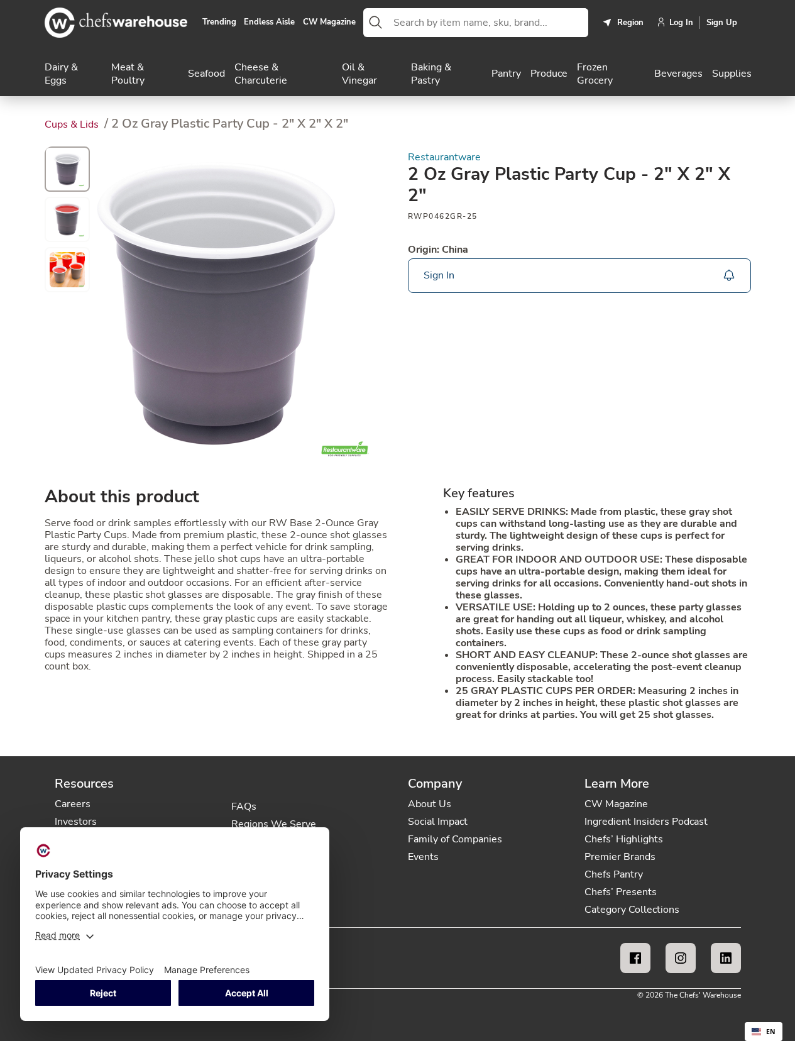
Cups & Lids (73, 124)
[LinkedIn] (726, 958)
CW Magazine (329, 23)
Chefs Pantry (613, 874)
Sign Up (721, 22)
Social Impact (438, 822)
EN (771, 1031)
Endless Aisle (269, 23)
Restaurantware (444, 157)
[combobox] (488, 22)
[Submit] (375, 22)
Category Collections (631, 910)
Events (423, 857)
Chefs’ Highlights (623, 839)
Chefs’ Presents (620, 892)
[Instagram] (681, 958)
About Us (429, 804)
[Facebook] (635, 958)
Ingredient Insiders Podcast (646, 822)
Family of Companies (455, 839)
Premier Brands (619, 857)
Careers (72, 804)
